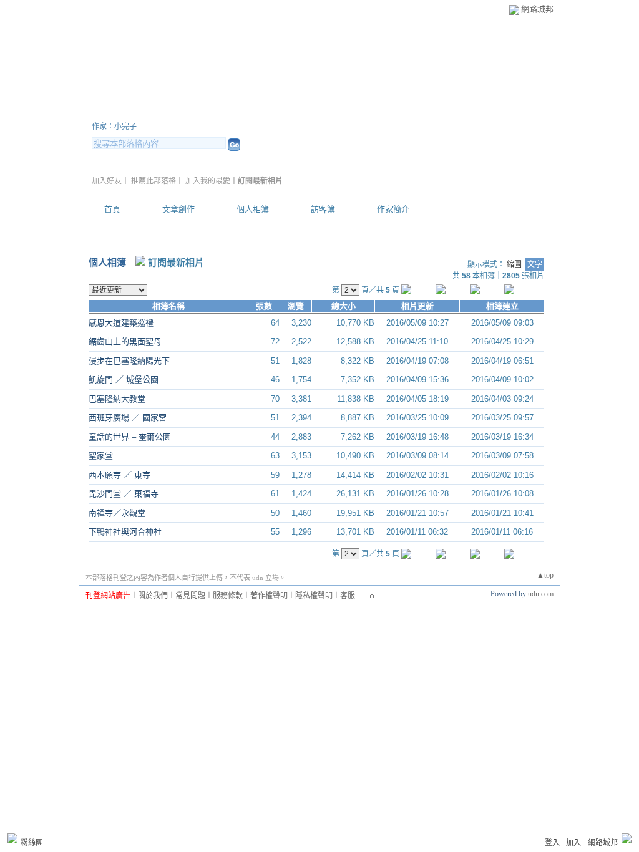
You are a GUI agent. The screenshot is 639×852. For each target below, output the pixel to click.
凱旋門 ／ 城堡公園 (124, 379)
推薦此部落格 (153, 181)
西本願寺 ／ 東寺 (119, 475)
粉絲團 (32, 842)
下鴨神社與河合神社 (125, 531)
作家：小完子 (114, 126)
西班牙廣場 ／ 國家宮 (128, 417)
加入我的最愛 (207, 181)
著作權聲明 (269, 595)
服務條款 (228, 595)
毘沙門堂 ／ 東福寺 (124, 493)
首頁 (112, 209)
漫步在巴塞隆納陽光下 (129, 360)
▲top (545, 575)
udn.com (541, 593)
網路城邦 (537, 9)
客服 (347, 595)
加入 (573, 842)
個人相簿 (253, 209)
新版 (276, 111)
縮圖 (514, 264)
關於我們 (153, 595)
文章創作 (178, 209)
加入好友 (107, 181)
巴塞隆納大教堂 (117, 399)
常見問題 (190, 595)
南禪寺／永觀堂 (117, 513)
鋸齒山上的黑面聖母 (125, 341)
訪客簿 (323, 209)
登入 (552, 842)
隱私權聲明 (314, 595)
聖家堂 (101, 455)
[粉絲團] (12, 838)
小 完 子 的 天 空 (160, 111)
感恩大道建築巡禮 (121, 322)
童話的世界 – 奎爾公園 (130, 437)
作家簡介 (393, 209)
